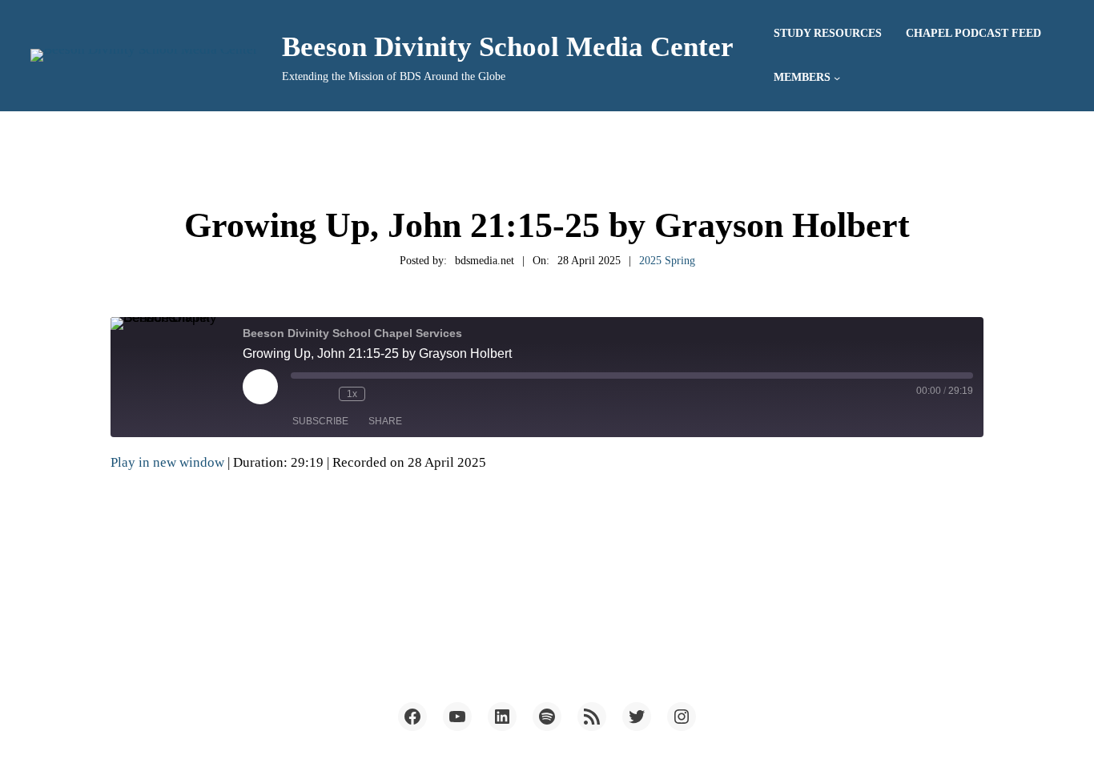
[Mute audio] (299, 394)
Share (385, 421)
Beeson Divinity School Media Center (508, 46)
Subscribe (320, 421)
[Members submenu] (837, 77)
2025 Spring (667, 261)
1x (352, 394)
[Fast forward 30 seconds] (381, 394)
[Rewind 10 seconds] (323, 394)
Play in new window (167, 462)
